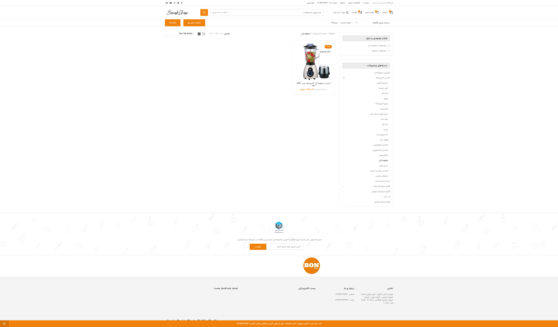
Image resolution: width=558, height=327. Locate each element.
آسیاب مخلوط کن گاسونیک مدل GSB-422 (314, 84)
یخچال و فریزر (381, 176)
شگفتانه (172, 22)
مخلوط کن (383, 160)
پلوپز (386, 98)
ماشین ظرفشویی (380, 145)
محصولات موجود (379, 50)
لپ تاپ (386, 196)
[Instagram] (174, 3)
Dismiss (4, 323)
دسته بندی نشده (382, 181)
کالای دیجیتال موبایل (381, 191)
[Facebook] (181, 3)
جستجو (204, 12)
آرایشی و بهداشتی (382, 72)
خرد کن (385, 124)
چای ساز (384, 119)
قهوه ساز (384, 139)
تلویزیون (384, 108)
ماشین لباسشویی (380, 150)
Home (332, 33)
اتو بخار (384, 93)
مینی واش (383, 165)
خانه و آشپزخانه (383, 77)
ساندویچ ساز (382, 134)
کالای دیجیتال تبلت (381, 186)
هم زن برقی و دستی (379, 170)
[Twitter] (178, 3)
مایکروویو (383, 155)
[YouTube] (171, 3)
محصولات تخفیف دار (377, 45)
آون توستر (383, 88)
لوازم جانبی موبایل (382, 201)
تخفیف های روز (194, 22)
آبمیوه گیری (382, 83)
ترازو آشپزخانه (381, 103)
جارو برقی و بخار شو (379, 114)
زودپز (385, 129)
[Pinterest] (167, 3)
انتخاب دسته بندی (219, 12)
